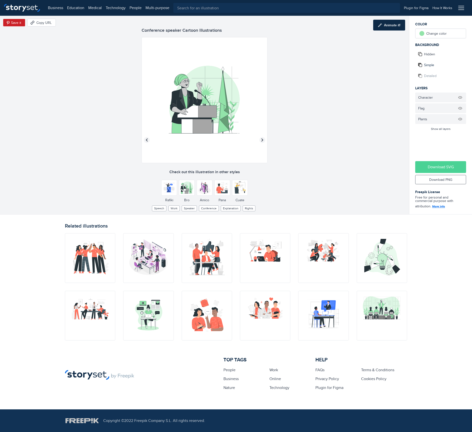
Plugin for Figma (329, 387)
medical (95, 8)
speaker (189, 208)
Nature (229, 387)
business (55, 8)
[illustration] (90, 258)
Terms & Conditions (377, 370)
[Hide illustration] (460, 97)
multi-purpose (157, 8)
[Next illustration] (262, 140)
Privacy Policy (327, 379)
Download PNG (440, 179)
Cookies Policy (373, 379)
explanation (230, 208)
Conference (209, 208)
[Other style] (169, 188)
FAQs (319, 370)
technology (116, 8)
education (75, 8)
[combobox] (286, 8)
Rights (249, 208)
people (136, 8)
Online (275, 379)
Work (174, 208)
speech (159, 208)
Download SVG (441, 167)
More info (438, 206)
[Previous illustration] (147, 140)
